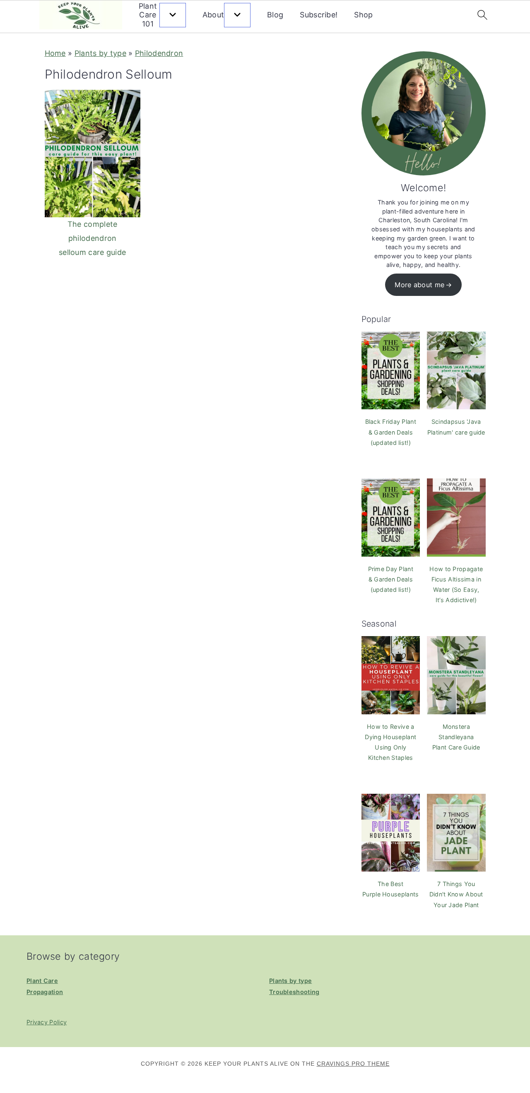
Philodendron (159, 53)
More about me (419, 285)
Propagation (44, 991)
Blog (275, 14)
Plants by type (100, 53)
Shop (363, 14)
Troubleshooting (294, 991)
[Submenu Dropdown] (172, 15)
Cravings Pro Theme (353, 1063)
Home (55, 53)
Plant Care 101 (148, 15)
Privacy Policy (46, 1022)
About (213, 14)
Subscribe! (318, 14)
